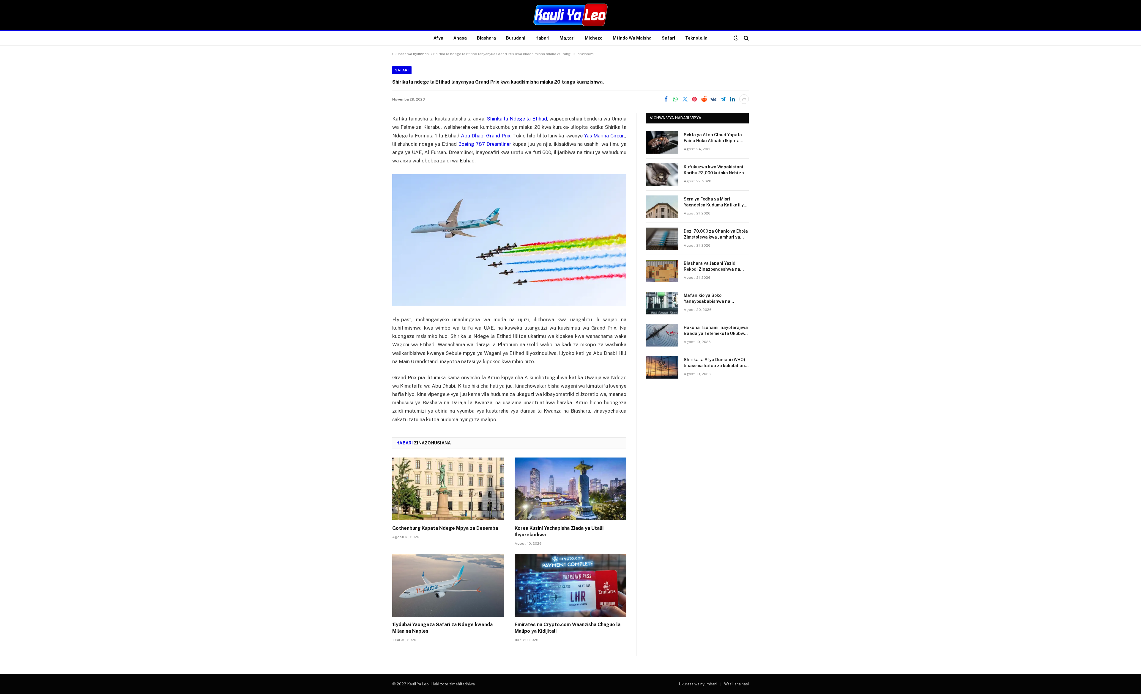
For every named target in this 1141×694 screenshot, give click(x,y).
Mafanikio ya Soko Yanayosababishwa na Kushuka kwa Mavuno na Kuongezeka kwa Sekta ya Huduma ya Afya (710, 298)
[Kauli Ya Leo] (570, 15)
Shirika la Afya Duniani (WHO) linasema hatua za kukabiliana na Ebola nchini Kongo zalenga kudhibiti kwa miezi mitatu (716, 363)
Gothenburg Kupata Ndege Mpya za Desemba (445, 528)
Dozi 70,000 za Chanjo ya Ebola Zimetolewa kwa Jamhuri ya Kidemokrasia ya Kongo (716, 234)
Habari (542, 38)
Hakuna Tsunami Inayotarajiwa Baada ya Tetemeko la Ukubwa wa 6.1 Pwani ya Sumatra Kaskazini (716, 330)
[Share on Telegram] (722, 99)
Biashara (486, 38)
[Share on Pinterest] (694, 99)
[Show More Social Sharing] (744, 99)
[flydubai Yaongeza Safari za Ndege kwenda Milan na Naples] (448, 585)
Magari (567, 38)
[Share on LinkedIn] (732, 99)
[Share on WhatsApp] (675, 99)
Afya (438, 38)
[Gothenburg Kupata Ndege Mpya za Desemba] (448, 489)
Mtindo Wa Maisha (632, 38)
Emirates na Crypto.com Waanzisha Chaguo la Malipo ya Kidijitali (567, 628)
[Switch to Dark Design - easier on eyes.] (736, 38)
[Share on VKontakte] (713, 99)
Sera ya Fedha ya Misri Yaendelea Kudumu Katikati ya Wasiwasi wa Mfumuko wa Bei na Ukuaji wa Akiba (715, 202)
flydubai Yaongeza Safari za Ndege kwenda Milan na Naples (442, 628)
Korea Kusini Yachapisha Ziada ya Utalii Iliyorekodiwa (559, 531)
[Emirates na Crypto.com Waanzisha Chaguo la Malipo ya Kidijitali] (570, 585)
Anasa (460, 38)
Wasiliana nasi (736, 684)
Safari (668, 38)
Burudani (515, 38)
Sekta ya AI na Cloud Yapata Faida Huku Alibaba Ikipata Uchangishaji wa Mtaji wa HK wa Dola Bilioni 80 (713, 138)
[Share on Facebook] (665, 99)
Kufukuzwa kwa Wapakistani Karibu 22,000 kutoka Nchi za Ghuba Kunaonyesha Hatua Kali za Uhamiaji (714, 170)
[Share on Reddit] (703, 99)
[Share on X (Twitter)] (684, 99)
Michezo (594, 38)
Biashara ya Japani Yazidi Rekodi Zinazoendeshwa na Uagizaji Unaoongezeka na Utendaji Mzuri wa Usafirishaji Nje (715, 266)
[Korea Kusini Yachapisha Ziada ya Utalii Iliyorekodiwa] (570, 489)
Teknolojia (696, 38)
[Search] (746, 38)
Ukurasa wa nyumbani (411, 54)
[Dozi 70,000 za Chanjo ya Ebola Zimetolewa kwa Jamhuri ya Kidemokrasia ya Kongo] (662, 239)
